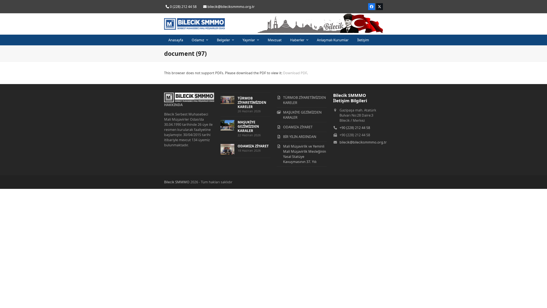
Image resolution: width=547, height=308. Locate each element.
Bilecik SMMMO (177, 182)
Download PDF (295, 73)
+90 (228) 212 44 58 (355, 127)
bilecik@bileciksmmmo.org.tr (363, 142)
